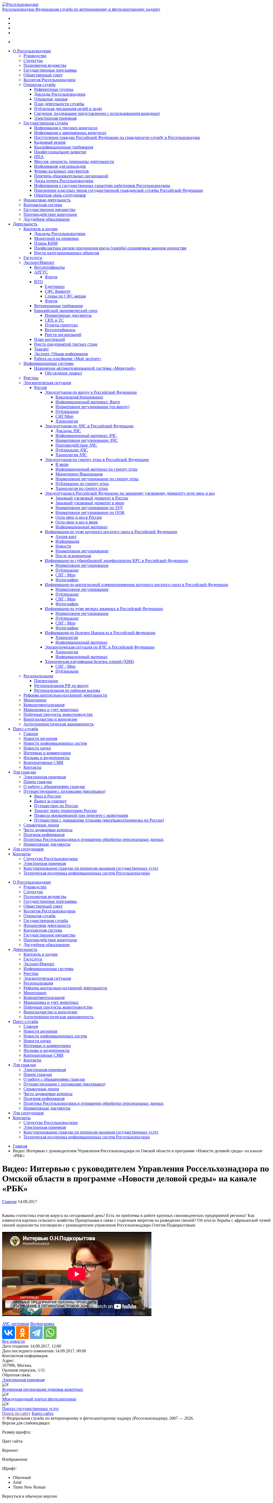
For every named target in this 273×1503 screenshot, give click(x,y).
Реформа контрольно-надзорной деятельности (65, 695)
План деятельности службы (59, 103)
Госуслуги (32, 257)
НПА (39, 156)
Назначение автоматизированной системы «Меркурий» (85, 368)
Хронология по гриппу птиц (81, 488)
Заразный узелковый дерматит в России (91, 498)
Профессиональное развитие (60, 152)
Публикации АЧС (71, 450)
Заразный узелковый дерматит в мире (89, 503)
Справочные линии (41, 825)
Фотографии (66, 579)
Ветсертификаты (49, 267)
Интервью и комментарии (47, 753)
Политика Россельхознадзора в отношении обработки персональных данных (93, 839)
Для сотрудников (28, 849)
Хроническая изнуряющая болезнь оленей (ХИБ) (89, 661)
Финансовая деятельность (47, 200)
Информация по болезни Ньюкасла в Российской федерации (100, 632)
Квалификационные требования (63, 147)
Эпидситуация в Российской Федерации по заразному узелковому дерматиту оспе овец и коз (130, 493)
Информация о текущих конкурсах (66, 128)
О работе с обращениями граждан (54, 786)
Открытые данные (51, 99)
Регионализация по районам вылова (67, 690)
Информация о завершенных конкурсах (70, 132)
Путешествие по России (56, 805)
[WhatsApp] (50, 1332)
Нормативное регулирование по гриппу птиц (97, 479)
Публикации (67, 411)
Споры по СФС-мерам (65, 296)
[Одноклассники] (22, 1332)
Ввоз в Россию (47, 796)
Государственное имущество (49, 209)
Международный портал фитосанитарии (39, 1399)
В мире (62, 464)
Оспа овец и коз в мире (76, 522)
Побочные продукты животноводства (58, 714)
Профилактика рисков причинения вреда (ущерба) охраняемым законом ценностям (110, 248)
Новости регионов (40, 738)
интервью (20, 1323)
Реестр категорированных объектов (66, 253)
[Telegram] (36, 1332)
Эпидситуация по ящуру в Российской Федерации (91, 392)
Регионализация (38, 676)
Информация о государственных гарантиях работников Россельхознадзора (102, 185)
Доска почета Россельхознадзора (63, 180)
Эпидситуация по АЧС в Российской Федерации (89, 426)
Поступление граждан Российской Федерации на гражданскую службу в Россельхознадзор (117, 137)
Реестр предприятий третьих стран (66, 344)
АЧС (6, 1323)
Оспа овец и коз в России (78, 517)
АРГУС (41, 272)
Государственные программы (50, 70)
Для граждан (24, 772)
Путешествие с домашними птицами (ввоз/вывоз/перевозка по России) (99, 820)
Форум (51, 277)
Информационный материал (81, 527)
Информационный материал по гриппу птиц (96, 469)
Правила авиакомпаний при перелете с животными (81, 815)
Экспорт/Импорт (38, 262)
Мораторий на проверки (56, 238)
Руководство (34, 55)
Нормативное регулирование (82, 551)
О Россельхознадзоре (32, 51)
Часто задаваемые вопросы (48, 829)
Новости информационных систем (55, 743)
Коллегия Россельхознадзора (49, 79)
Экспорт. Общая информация (61, 354)
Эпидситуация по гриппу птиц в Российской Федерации (97, 459)
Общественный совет (43, 75)
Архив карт (66, 536)
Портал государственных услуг (30, 1408)
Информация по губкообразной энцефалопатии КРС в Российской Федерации (116, 560)
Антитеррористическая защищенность (58, 724)
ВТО (38, 281)
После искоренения (73, 555)
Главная (20, 1146)
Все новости (13, 1341)
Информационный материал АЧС (86, 435)
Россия (40, 387)
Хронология (66, 421)
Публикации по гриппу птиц (82, 483)
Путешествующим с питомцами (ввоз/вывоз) (64, 791)
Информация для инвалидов (60, 166)
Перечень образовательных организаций (71, 176)
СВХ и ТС (54, 320)
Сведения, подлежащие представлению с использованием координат (97, 113)
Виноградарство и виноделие (50, 719)
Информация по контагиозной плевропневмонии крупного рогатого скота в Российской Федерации (136, 584)
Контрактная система (42, 204)
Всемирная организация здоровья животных (42, 1389)
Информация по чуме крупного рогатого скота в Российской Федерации (111, 531)
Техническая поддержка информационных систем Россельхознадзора (86, 873)
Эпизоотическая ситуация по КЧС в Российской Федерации (100, 647)
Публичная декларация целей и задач (68, 108)
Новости (63, 546)
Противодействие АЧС (76, 445)
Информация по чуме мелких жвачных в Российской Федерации (104, 608)
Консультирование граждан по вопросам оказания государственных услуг (91, 868)
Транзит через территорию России (65, 810)
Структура (33, 60)
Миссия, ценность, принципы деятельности (74, 161)
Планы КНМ (46, 243)
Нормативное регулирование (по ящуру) (92, 406)
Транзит (41, 349)
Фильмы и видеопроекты (46, 757)
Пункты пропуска (61, 325)
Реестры (30, 378)
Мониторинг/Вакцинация (79, 474)
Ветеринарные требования (58, 305)
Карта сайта (42, 1413)
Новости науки (37, 748)
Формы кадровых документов (61, 171)
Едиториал (55, 286)
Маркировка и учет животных (51, 709)
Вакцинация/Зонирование (79, 397)
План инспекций (49, 339)
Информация (67, 541)
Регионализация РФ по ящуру (61, 685)
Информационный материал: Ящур (87, 402)
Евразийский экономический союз (65, 310)
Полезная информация (44, 834)
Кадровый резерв (50, 142)
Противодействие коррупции (50, 214)
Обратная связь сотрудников (60, 195)
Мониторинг (35, 700)
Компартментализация (44, 704)
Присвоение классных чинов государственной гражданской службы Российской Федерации (118, 190)
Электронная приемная (55, 118)
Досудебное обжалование (46, 219)
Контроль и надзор (40, 229)
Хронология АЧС (71, 454)
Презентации (46, 680)
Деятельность (25, 224)
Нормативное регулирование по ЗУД (89, 507)
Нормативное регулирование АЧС (86, 440)
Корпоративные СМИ (43, 762)
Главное (30, 733)
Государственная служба (45, 123)
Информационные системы (48, 363)
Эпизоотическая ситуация (47, 382)
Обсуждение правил (63, 373)
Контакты (32, 767)
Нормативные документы (68, 315)
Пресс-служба (25, 729)
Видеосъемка (42, 1323)
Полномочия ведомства (44, 65)
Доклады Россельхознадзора (59, 94)
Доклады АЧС (68, 430)
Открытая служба (39, 84)
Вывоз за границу (50, 801)
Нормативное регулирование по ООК (90, 512)
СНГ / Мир (65, 575)
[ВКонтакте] (8, 1332)
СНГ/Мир (64, 416)
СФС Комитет (58, 291)
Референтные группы (53, 89)
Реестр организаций (63, 334)
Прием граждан (37, 781)
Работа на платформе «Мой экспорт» (68, 358)
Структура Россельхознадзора (50, 858)
